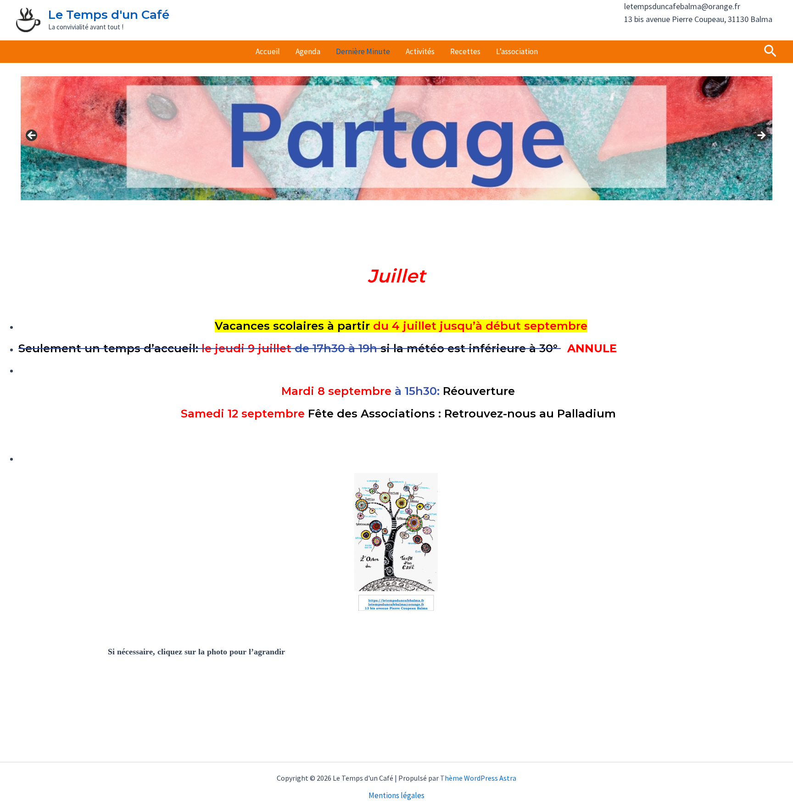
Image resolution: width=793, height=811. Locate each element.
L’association (517, 51)
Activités (420, 51)
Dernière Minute (363, 51)
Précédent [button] (32, 136)
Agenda (308, 51)
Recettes (465, 51)
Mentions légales (396, 795)
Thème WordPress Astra (478, 778)
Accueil (268, 51)
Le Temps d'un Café (108, 14)
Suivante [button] (761, 136)
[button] (770, 51)
